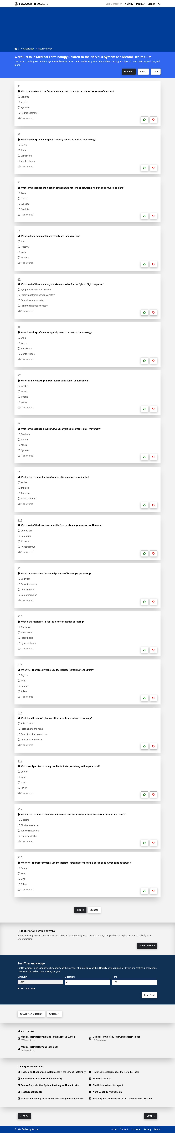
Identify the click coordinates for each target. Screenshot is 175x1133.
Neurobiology (27, 48)
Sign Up (94, 910)
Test (155, 71)
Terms (157, 1129)
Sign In (80, 910)
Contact (124, 1129)
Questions (70, 976)
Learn (143, 71)
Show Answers (147, 945)
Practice (128, 71)
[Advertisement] (87, 28)
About (114, 1129)
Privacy (147, 1129)
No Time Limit (28, 988)
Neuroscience (45, 48)
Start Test (149, 995)
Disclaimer (136, 1129)
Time (114, 976)
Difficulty (22, 976)
